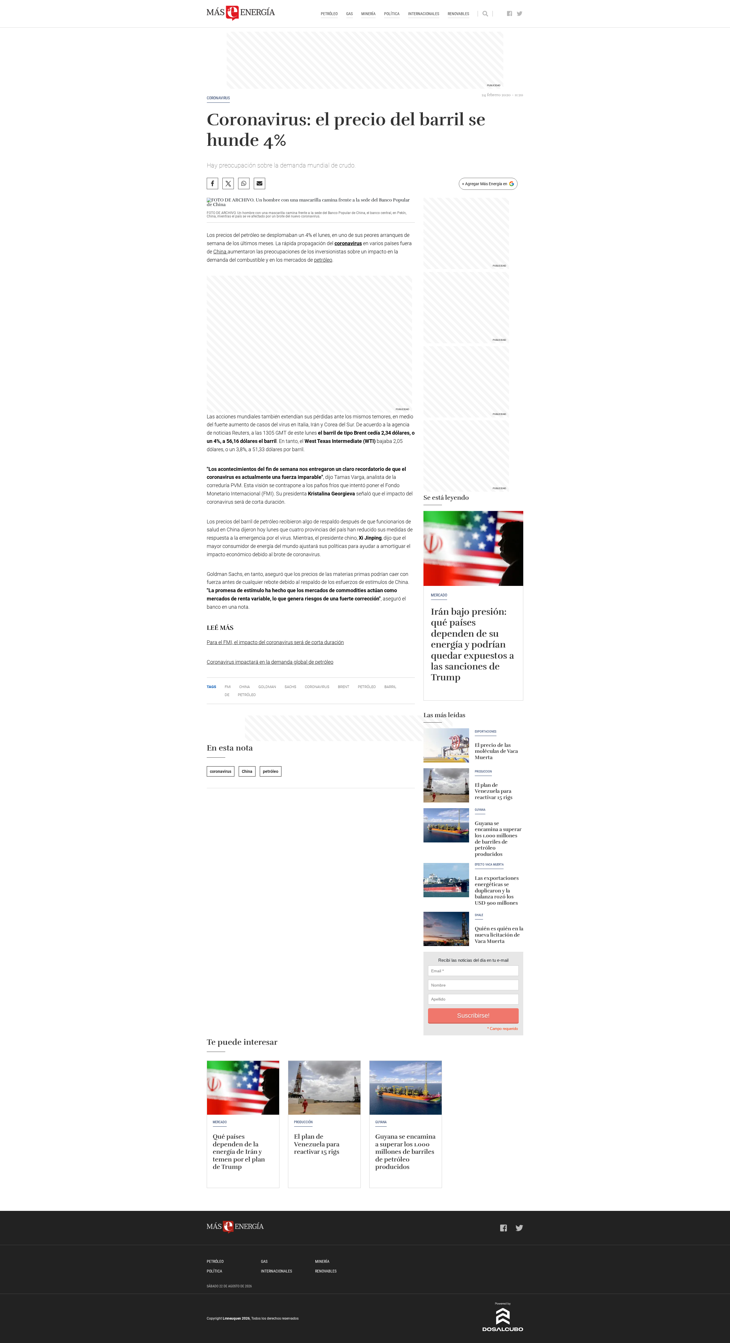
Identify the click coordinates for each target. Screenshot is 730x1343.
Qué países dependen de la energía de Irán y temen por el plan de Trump (239, 1152)
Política (392, 13)
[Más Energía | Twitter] (519, 14)
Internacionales (423, 13)
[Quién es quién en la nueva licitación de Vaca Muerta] (446, 929)
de (227, 695)
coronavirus (218, 98)
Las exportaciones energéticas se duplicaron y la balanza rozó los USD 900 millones (497, 890)
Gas (349, 13)
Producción (483, 771)
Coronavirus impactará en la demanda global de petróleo (270, 662)
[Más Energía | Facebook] (509, 14)
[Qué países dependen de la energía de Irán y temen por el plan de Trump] (243, 1088)
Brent (343, 687)
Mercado (439, 595)
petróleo (323, 260)
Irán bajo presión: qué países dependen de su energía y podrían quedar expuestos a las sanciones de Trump (472, 644)
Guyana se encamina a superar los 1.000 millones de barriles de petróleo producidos (498, 838)
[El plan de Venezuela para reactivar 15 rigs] (446, 785)
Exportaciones (485, 731)
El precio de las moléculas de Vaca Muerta (496, 751)
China (220, 252)
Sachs (290, 687)
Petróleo (329, 13)
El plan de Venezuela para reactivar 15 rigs (493, 791)
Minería (368, 13)
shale (479, 915)
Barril (390, 687)
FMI (228, 687)
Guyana (480, 810)
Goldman (267, 687)
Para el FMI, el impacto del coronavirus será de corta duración (275, 642)
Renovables (458, 13)
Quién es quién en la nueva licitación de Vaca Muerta (499, 934)
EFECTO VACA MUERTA (489, 864)
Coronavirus (317, 687)
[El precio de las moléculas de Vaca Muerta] (446, 745)
